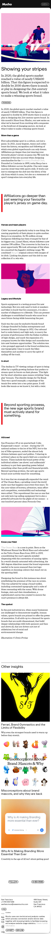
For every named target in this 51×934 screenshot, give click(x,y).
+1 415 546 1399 (7, 901)
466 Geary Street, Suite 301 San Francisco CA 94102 (41, 903)
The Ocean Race (9, 547)
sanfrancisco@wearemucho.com (14, 904)
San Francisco (7, 899)
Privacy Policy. (33, 890)
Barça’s (14, 253)
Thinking (6, 102)
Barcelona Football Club (32, 160)
